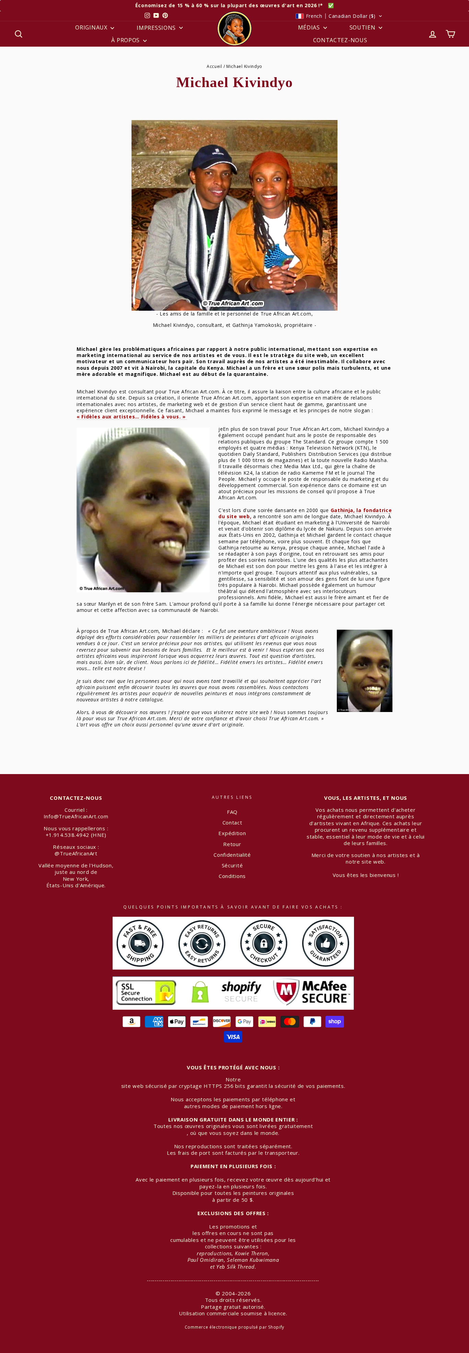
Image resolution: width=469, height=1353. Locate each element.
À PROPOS (126, 40)
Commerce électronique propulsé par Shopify (234, 1327)
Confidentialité (232, 854)
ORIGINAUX (92, 27)
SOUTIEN (363, 27)
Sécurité (232, 865)
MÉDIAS (310, 27)
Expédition (232, 833)
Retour (232, 844)
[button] (339, 16)
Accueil (214, 66)
